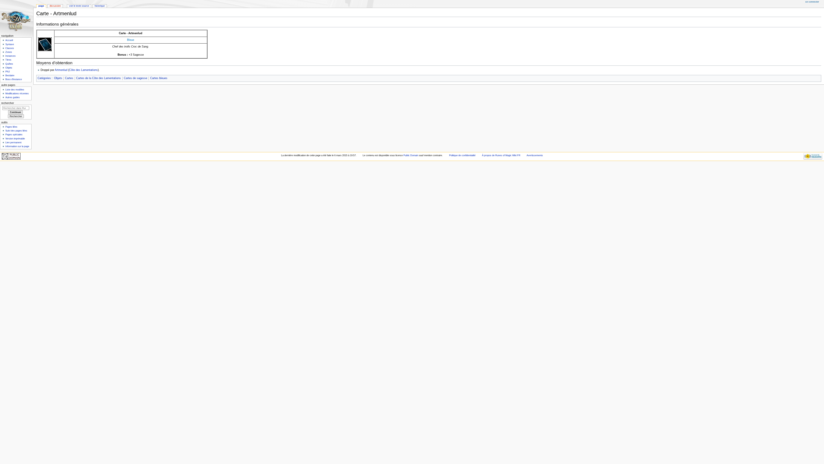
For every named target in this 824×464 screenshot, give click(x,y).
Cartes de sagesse (135, 78)
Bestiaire (9, 75)
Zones (8, 52)
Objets (58, 78)
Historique (100, 6)
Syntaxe (9, 44)
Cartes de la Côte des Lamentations (98, 78)
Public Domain (410, 155)
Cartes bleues (158, 78)
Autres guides (12, 97)
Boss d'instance (13, 79)
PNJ (7, 71)
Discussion (55, 6)
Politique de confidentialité (462, 155)
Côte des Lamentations (83, 70)
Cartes (69, 78)
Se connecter (812, 1)
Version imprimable (15, 138)
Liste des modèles (14, 89)
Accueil (9, 40)
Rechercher (7, 103)
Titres (8, 59)
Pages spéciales (14, 134)
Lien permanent (13, 142)
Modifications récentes (17, 93)
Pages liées (11, 126)
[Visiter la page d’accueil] (16, 16)
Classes (9, 48)
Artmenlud (61, 70)
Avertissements (535, 155)
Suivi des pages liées (16, 130)
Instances (10, 56)
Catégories (44, 78)
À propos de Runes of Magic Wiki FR (501, 155)
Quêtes (9, 64)
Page (41, 6)
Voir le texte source (79, 6)
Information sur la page (17, 146)
